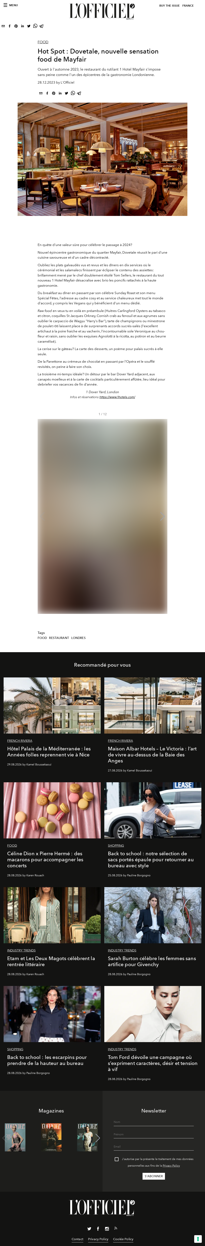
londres (78, 638)
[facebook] (9, 27)
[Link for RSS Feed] (116, 1229)
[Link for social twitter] (89, 1230)
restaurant (59, 638)
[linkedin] (22, 27)
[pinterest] (16, 27)
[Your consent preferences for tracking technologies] (198, 1239)
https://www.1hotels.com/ (117, 397)
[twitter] (29, 27)
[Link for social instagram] (107, 1230)
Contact (77, 1239)
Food (43, 42)
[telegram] (41, 27)
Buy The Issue (169, 5)
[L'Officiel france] (102, 11)
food (42, 638)
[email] (3, 27)
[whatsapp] (35, 27)
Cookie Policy (123, 1239)
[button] (162, 516)
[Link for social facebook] (98, 1230)
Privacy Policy (171, 1165)
